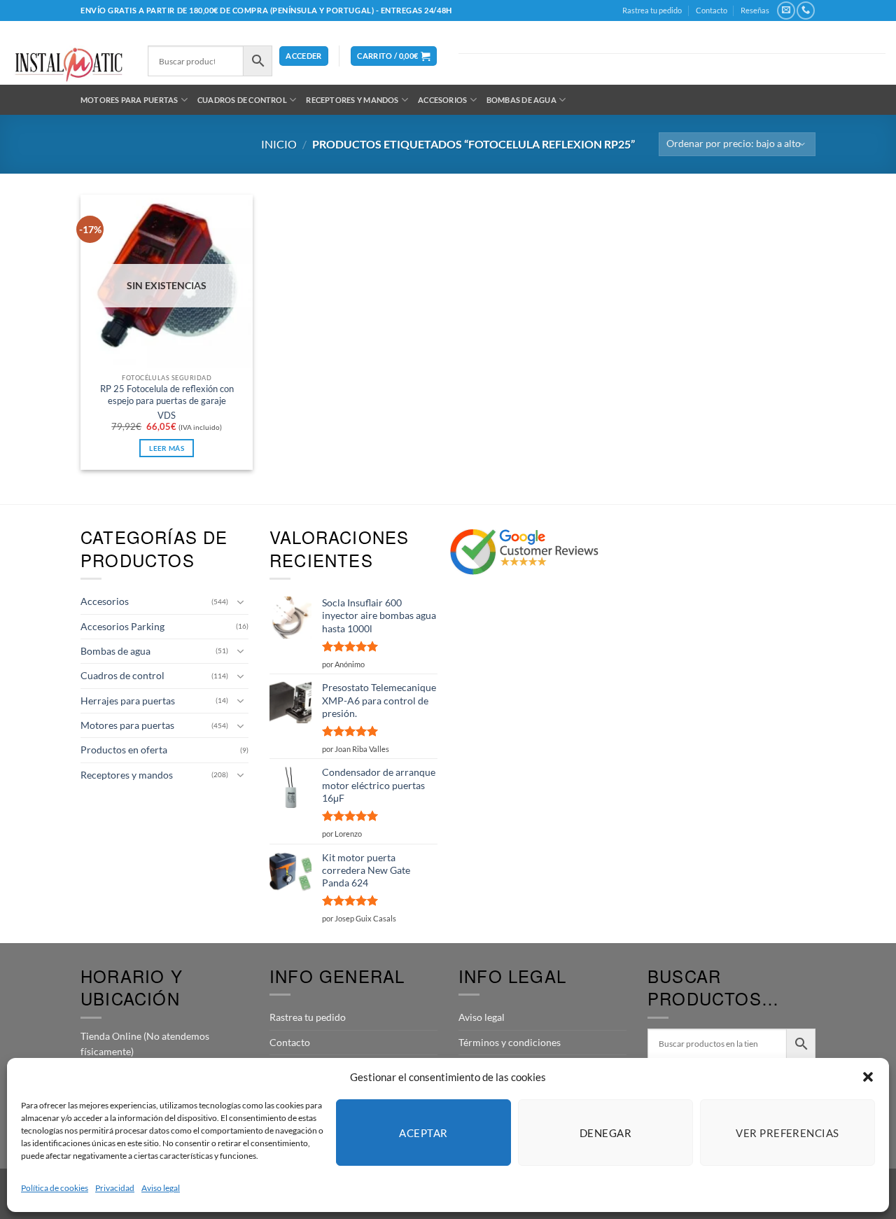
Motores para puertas (129, 99)
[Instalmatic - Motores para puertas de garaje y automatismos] (68, 65)
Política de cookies (54, 1188)
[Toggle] (240, 602)
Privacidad (114, 1188)
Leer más (166, 448)
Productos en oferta (123, 749)
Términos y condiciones (509, 1042)
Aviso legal (160, 1188)
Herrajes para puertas (127, 700)
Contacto (711, 10)
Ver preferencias (787, 1133)
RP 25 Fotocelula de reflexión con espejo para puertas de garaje (167, 394)
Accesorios (442, 99)
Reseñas (755, 10)
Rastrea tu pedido (652, 10)
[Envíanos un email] (785, 10)
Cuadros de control (242, 99)
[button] (868, 1077)
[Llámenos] (805, 10)
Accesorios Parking (122, 626)
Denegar (605, 1133)
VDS (167, 415)
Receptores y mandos (352, 99)
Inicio (279, 144)
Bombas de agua (521, 99)
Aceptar (423, 1133)
